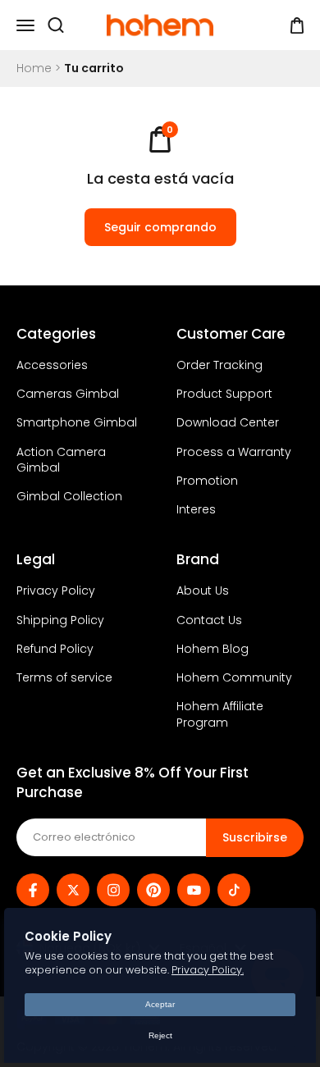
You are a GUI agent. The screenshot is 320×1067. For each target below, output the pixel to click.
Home (34, 68)
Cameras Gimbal (67, 394)
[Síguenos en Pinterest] (153, 889)
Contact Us (209, 620)
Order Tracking (219, 365)
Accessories (52, 365)
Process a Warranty (233, 452)
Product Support (224, 394)
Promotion (207, 481)
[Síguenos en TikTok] (233, 889)
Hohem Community (234, 678)
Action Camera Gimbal (61, 460)
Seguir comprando (160, 227)
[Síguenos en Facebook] (32, 889)
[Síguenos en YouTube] (193, 889)
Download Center (227, 423)
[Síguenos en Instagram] (113, 889)
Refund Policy (55, 649)
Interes (196, 510)
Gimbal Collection (69, 496)
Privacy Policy (55, 591)
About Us (202, 591)
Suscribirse (254, 837)
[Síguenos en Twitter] (73, 889)
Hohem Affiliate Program (219, 714)
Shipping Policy (60, 620)
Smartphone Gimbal (76, 423)
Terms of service (64, 678)
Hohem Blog (212, 649)
